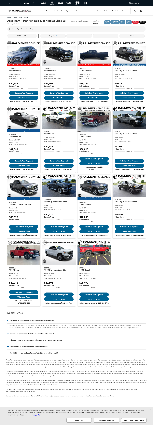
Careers (125, 11)
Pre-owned (58, 11)
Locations (79, 11)
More (22, 88)
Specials (69, 11)
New (47, 11)
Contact (115, 11)
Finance (90, 11)
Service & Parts (102, 11)
